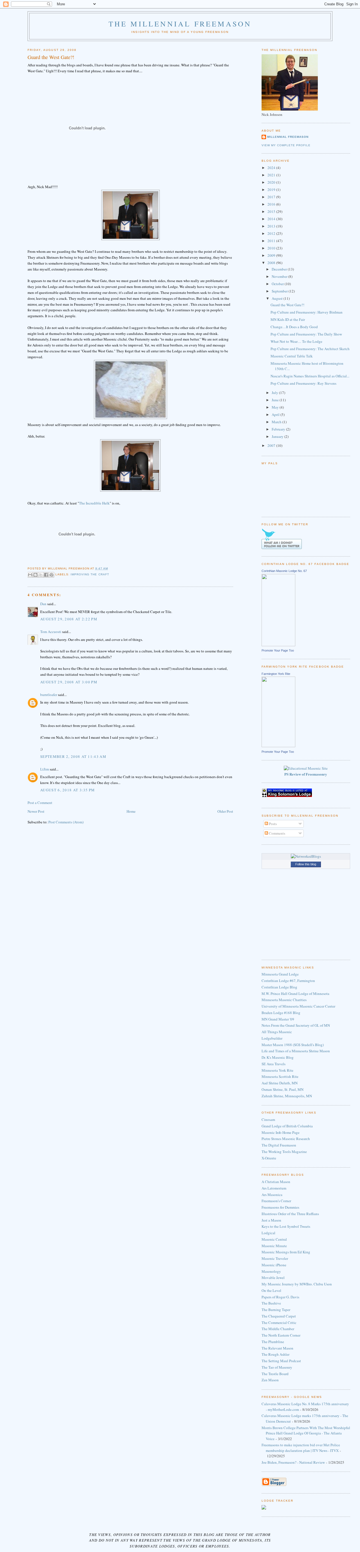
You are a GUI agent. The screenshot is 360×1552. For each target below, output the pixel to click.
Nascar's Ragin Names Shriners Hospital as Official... (310, 376)
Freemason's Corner (276, 1200)
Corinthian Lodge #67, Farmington (288, 980)
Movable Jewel (273, 1277)
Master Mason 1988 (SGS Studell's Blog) (293, 1044)
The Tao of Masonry (277, 1367)
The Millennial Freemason (180, 23)
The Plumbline (273, 1341)
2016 (271, 204)
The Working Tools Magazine (284, 1151)
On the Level (271, 1290)
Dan (43, 603)
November (280, 276)
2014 (271, 218)
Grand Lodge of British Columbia (287, 1125)
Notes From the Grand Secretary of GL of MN (296, 1025)
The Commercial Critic (279, 1322)
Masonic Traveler (275, 1258)
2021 (271, 174)
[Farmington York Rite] (278, 745)
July (275, 392)
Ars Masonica (272, 1194)
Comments (276, 833)
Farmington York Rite (276, 673)
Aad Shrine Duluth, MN (280, 1082)
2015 (271, 211)
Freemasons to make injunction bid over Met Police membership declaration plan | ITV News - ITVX (301, 1447)
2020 (271, 182)
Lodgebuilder (272, 1038)
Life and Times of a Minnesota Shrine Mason (296, 1050)
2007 (271, 445)
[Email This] (30, 575)
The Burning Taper (276, 1309)
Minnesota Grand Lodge (280, 974)
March (277, 421)
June (276, 399)
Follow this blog (305, 864)
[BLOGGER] (274, 1484)
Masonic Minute (274, 1245)
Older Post (225, 811)
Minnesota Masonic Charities (284, 999)
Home (131, 811)
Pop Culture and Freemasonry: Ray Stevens (303, 383)
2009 (271, 255)
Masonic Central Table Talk (292, 356)
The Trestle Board (275, 1373)
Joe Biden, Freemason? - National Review (293, 1462)
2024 (271, 167)
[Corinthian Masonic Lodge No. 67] (278, 644)
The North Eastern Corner (281, 1335)
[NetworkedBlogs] (306, 856)
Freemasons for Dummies (280, 1207)
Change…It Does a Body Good (294, 326)
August (278, 298)
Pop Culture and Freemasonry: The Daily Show (306, 334)
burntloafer (48, 694)
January (278, 436)
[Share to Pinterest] (51, 575)
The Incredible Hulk (94, 503)
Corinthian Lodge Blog (279, 987)
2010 (271, 248)
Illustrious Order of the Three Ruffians (290, 1213)
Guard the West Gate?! (287, 304)
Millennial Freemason (288, 136)
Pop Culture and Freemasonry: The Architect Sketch (310, 348)
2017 (271, 196)
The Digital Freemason (279, 1145)
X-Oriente (269, 1158)
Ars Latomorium (274, 1188)
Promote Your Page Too (278, 650)
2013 (271, 226)
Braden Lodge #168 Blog (281, 1012)
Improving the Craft (90, 574)
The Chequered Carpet (279, 1316)
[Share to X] (41, 575)
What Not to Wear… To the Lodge (296, 341)
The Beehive (271, 1303)
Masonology (271, 1271)
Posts (272, 823)
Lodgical (268, 1232)
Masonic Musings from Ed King (286, 1251)
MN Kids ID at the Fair (288, 319)
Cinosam (268, 1119)
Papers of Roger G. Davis (280, 1296)
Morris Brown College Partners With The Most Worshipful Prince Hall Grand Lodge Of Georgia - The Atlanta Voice (306, 1433)
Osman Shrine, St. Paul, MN (282, 1089)
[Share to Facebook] (46, 575)
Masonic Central (274, 1239)
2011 (271, 240)
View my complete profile (286, 145)
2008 (271, 262)
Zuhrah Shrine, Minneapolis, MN (287, 1095)
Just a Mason (271, 1220)
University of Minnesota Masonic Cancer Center (298, 1006)
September (280, 291)
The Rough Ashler (275, 1354)
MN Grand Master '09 (278, 1019)
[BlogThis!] (35, 575)
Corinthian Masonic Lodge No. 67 (284, 571)
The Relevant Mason (277, 1348)
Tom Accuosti (50, 631)
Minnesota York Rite (277, 1070)
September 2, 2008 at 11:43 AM (73, 756)
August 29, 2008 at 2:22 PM (68, 618)
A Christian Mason (276, 1181)
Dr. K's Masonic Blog (278, 1057)
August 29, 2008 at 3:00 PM (68, 681)
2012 (271, 233)
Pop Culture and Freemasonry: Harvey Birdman (307, 312)
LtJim (44, 769)
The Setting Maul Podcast (281, 1360)
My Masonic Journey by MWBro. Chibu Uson (297, 1284)
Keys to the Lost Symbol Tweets (286, 1226)
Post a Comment (40, 802)
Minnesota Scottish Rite (280, 1076)
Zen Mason (270, 1379)
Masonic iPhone (274, 1264)
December (280, 269)
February (279, 429)
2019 (271, 189)
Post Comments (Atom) (66, 822)
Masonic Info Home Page (281, 1132)
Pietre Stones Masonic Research (286, 1138)
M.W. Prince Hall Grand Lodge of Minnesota (295, 993)
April (276, 414)
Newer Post (36, 811)
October (278, 283)
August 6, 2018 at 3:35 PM (67, 789)
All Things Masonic (277, 1031)
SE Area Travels (273, 1063)
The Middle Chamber (278, 1328)
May (276, 407)
